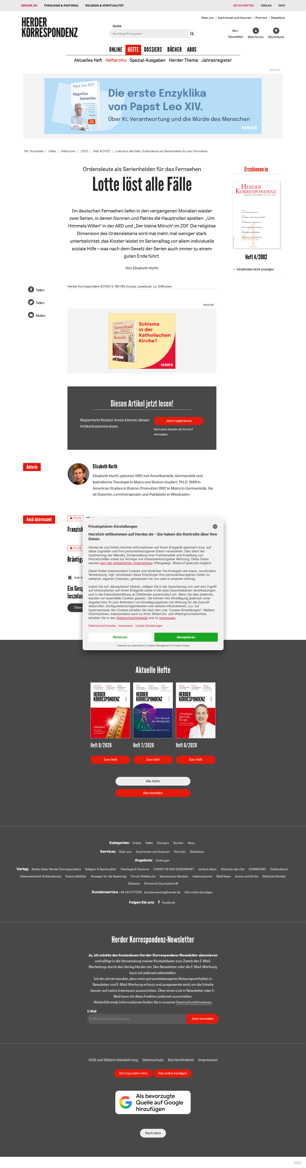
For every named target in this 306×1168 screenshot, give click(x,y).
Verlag (266, 5)
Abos (192, 50)
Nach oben (153, 1133)
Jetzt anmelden (202, 1018)
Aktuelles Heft (88, 60)
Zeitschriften (243, 5)
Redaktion (278, 17)
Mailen (40, 315)
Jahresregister (216, 60)
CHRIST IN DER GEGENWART (173, 869)
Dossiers (153, 50)
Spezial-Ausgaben (148, 60)
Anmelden (161, 434)
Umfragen (162, 860)
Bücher (174, 50)
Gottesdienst (279, 869)
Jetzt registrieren (179, 420)
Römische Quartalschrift (161, 883)
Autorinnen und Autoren (235, 17)
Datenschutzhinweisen (193, 1002)
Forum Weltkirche (143, 876)
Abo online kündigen (199, 892)
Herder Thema (183, 60)
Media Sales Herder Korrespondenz (56, 869)
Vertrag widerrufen (133, 1073)
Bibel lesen (223, 876)
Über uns (207, 17)
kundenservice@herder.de (162, 892)
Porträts (261, 17)
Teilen (40, 290)
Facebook (168, 902)
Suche (117, 26)
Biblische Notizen (274, 876)
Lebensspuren (202, 876)
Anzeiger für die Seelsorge (109, 876)
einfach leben (207, 869)
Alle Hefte (153, 781)
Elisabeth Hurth (146, 267)
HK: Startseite (33, 151)
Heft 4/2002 (101, 151)
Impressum (208, 1059)
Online (116, 50)
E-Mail (91, 1011)
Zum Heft (110, 759)
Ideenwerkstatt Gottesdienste (40, 876)
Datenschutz (153, 1059)
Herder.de (29, 5)
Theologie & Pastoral (61, 5)
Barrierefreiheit (181, 1059)
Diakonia (134, 883)
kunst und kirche (246, 876)
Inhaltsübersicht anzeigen (255, 269)
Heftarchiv (116, 60)
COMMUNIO (257, 869)
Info (281, 5)
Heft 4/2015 (82, 578)
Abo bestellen (153, 793)
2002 (84, 151)
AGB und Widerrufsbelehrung (113, 1059)
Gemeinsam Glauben (174, 876)
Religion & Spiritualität (104, 5)
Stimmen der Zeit (232, 869)
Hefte (133, 50)
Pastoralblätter (75, 876)
